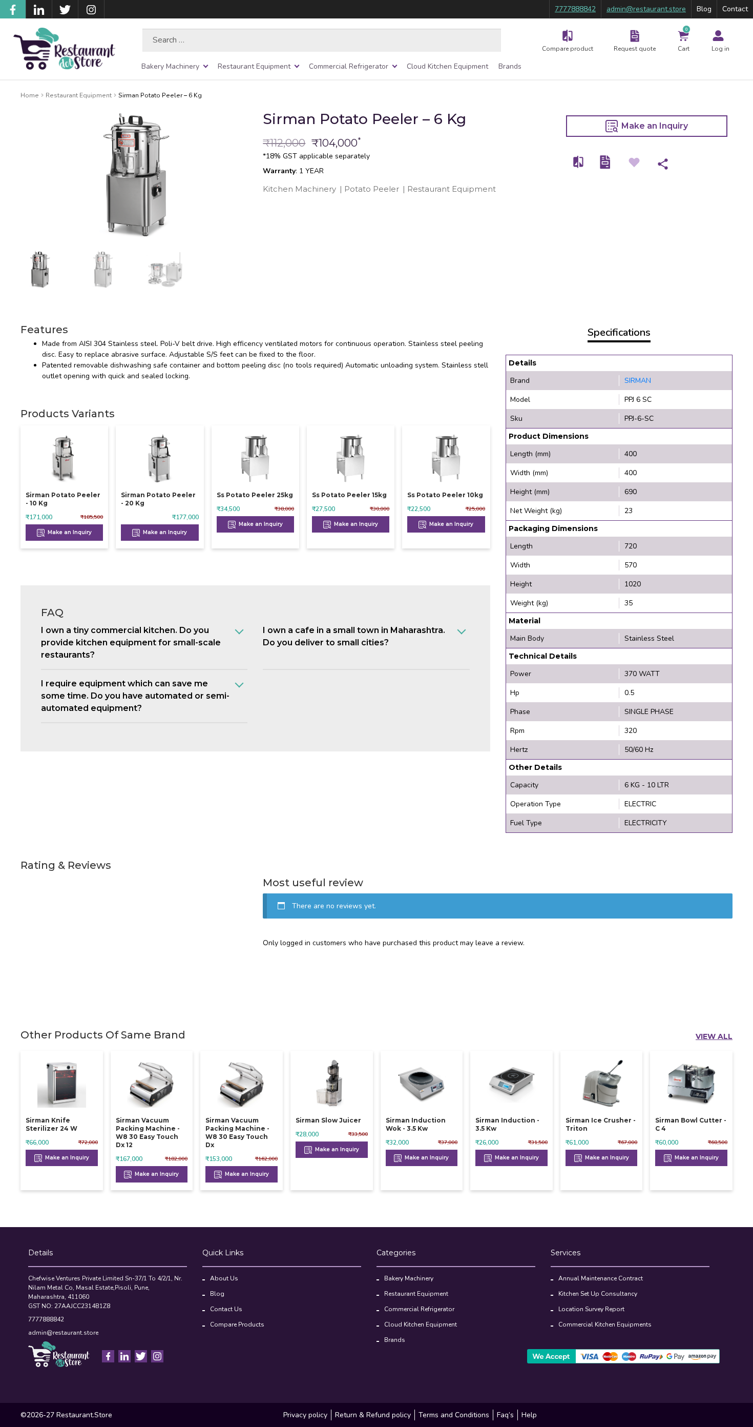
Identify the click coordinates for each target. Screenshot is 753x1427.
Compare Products (237, 1324)
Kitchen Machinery (299, 189)
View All (714, 1036)
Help (529, 1415)
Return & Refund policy (373, 1415)
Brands (509, 66)
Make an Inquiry (653, 126)
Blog (704, 9)
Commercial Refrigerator (348, 66)
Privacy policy (305, 1415)
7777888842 (575, 9)
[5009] (579, 162)
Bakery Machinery (170, 66)
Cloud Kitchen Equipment (447, 66)
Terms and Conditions (454, 1415)
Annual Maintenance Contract (600, 1278)
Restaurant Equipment (254, 66)
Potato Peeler (371, 189)
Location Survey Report (591, 1309)
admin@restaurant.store (646, 9)
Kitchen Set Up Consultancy (597, 1294)
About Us (224, 1278)
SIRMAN (637, 380)
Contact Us (226, 1309)
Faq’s (505, 1415)
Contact (735, 9)
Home (29, 95)
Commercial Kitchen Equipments (605, 1324)
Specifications (619, 332)
